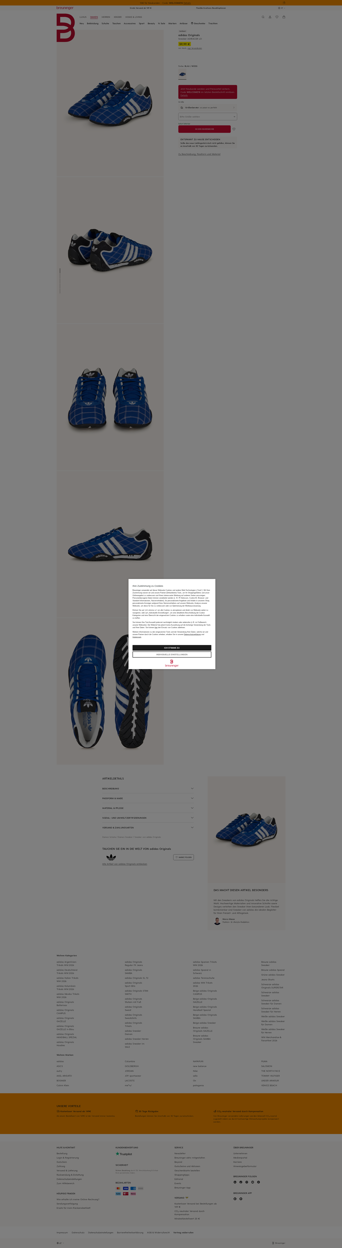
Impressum (137, 637)
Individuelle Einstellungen (171, 654)
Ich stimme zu (172, 648)
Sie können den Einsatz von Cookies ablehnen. (165, 627)
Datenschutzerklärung (192, 634)
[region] (172, 624)
